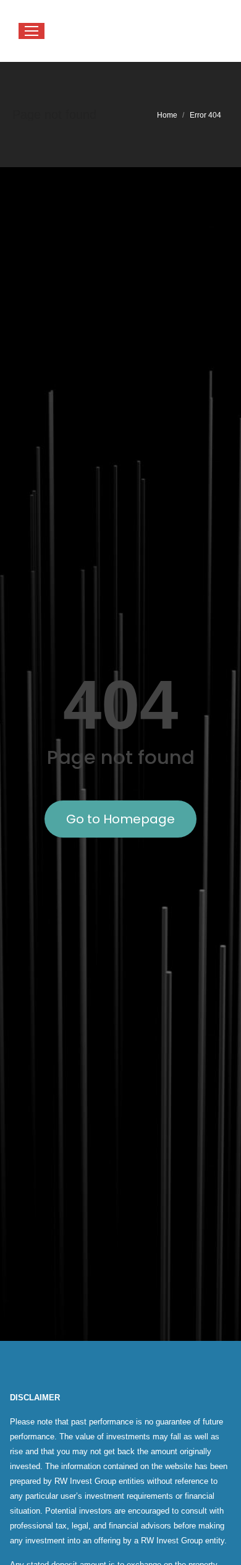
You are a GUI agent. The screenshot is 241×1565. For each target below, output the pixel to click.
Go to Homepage (120, 819)
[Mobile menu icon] (31, 31)
